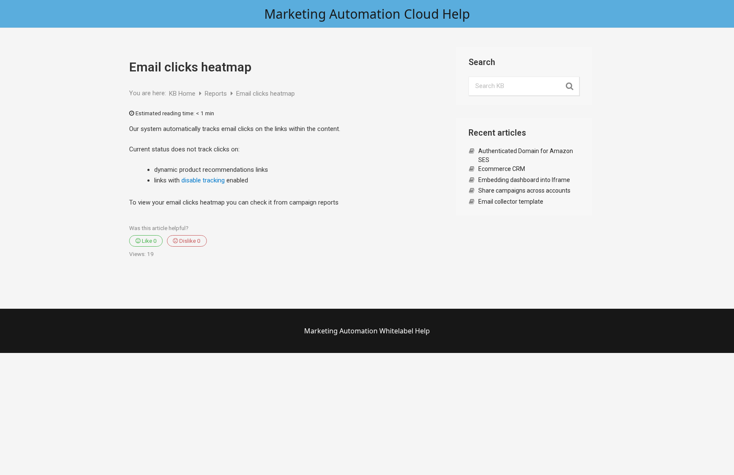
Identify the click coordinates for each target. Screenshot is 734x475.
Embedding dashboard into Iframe (524, 179)
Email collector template (510, 201)
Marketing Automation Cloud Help (367, 14)
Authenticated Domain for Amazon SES (525, 155)
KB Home (183, 93)
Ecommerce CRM (501, 168)
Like (149, 240)
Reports (217, 93)
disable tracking (203, 180)
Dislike (189, 240)
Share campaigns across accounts (524, 190)
